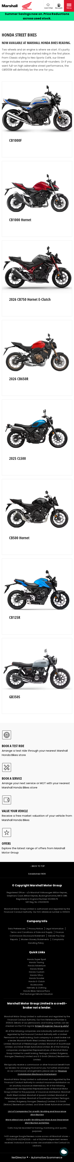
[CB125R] (37, 585)
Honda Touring (36, 962)
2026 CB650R (18, 378)
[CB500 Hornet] (37, 505)
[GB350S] (37, 664)
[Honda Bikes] (27, 6)
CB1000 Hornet (20, 219)
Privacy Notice (36, 928)
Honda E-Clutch (37, 981)
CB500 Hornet (19, 537)
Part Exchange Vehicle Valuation (36, 994)
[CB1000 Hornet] (37, 187)
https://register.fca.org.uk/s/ (52, 1026)
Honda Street (36, 968)
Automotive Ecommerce (46, 1157)
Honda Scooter (36, 978)
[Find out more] (37, 16)
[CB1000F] (37, 108)
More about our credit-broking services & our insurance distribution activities (37, 1121)
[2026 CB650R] (37, 346)
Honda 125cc (36, 975)
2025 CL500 (17, 458)
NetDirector (19, 1157)
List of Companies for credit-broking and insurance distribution (37, 1113)
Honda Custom (36, 971)
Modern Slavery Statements (35, 939)
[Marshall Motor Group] (11, 5)
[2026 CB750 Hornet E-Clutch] (37, 267)
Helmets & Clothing (36, 987)
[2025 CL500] (37, 426)
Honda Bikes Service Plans (36, 991)
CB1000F (15, 140)
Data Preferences (17, 928)
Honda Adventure (36, 965)
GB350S (14, 696)
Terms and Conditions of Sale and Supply (31, 932)
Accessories (36, 984)
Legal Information (55, 928)
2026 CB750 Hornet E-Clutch (30, 299)
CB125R (14, 617)
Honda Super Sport (36, 959)
